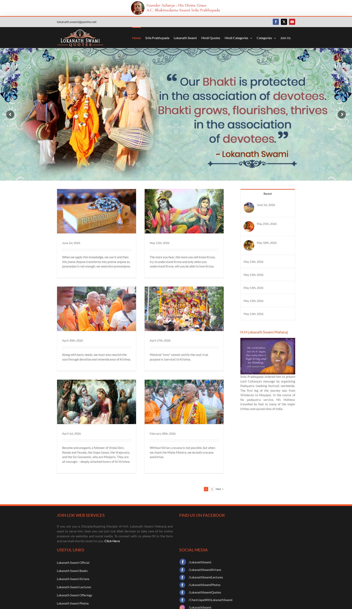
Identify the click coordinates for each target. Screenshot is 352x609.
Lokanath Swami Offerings (74, 595)
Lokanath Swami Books (72, 571)
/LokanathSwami (200, 562)
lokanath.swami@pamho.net (77, 22)
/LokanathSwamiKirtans (205, 570)
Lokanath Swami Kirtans (73, 579)
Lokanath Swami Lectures (74, 587)
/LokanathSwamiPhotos (205, 585)
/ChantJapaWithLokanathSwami (210, 600)
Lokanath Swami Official (73, 562)
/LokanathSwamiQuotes (205, 592)
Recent (268, 193)
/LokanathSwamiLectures (206, 577)
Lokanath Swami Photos (73, 603)
